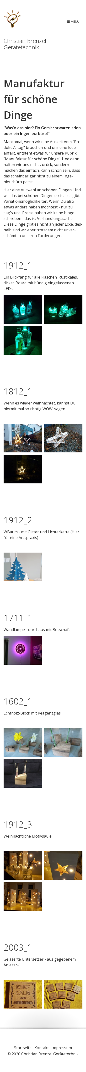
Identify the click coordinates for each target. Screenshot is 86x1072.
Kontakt (41, 1047)
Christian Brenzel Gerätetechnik (25, 44)
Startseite (23, 1047)
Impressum (62, 1047)
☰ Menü (73, 21)
